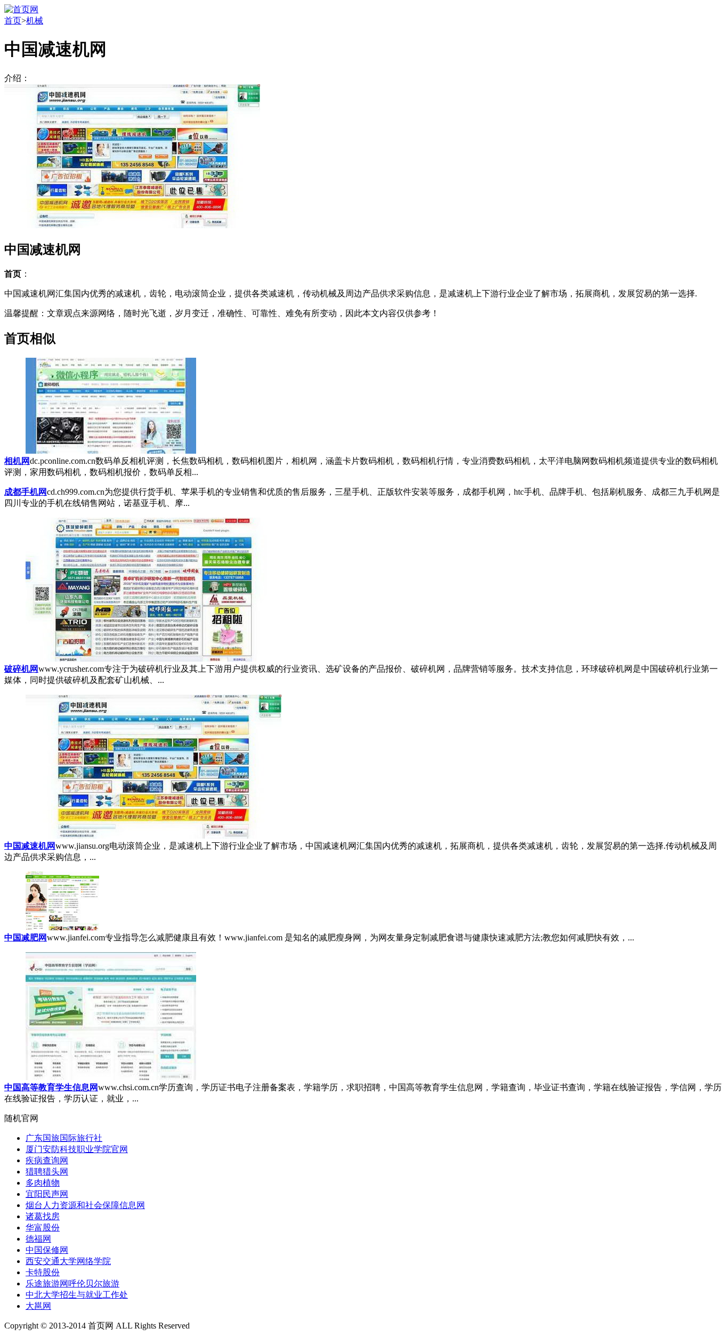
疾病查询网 (47, 1160)
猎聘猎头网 (47, 1171)
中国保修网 (47, 1249)
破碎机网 (21, 668)
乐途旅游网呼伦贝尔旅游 (72, 1283)
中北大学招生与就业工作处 (77, 1294)
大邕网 (38, 1305)
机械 (34, 20)
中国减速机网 (29, 845)
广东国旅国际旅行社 (64, 1137)
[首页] (21, 9)
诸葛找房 (43, 1216)
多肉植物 (43, 1182)
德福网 (38, 1238)
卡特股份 (43, 1272)
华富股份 (43, 1227)
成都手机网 (25, 491)
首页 (12, 20)
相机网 (17, 460)
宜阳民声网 (47, 1193)
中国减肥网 (25, 937)
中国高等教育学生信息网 (51, 1087)
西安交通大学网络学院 (68, 1261)
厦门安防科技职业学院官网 (77, 1149)
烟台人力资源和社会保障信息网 (85, 1205)
